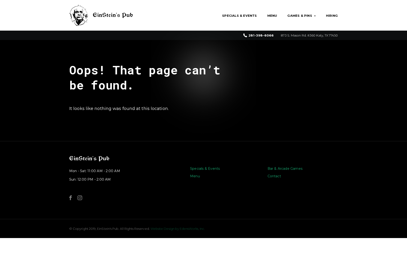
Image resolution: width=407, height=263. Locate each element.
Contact (274, 176)
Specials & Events (239, 15)
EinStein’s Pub (89, 158)
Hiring (332, 15)
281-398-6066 (261, 35)
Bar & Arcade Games (285, 168)
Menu (272, 15)
